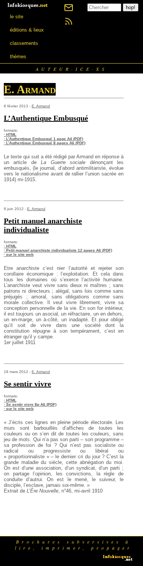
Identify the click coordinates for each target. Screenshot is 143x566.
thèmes (18, 56)
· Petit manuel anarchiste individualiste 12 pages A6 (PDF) (58, 250)
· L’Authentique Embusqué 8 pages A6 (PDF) (44, 143)
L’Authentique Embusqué (46, 118)
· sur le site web (19, 254)
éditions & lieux (27, 30)
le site (16, 16)
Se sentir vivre (27, 383)
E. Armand (41, 106)
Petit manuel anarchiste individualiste (43, 225)
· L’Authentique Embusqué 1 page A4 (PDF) (43, 139)
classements (24, 43)
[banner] (28, 5)
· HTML (10, 134)
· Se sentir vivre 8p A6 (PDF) (30, 404)
